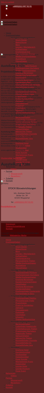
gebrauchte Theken (24, 132)
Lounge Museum (23, 369)
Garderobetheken (23, 289)
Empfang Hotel (22, 143)
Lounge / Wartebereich (25, 47)
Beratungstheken (23, 117)
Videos (14, 169)
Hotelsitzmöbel (22, 357)
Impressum (10, 224)
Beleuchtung (21, 42)
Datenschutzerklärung (15, 226)
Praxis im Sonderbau (24, 305)
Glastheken (20, 315)
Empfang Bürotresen (24, 73)
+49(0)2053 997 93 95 (22, 6)
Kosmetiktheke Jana (24, 139)
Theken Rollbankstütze (25, 319)
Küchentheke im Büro (25, 294)
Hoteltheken (21, 284)
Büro (18, 45)
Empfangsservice (23, 52)
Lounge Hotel (21, 160)
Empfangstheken (13, 35)
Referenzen (10, 373)
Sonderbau (17, 158)
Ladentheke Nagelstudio (26, 326)
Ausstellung (21, 59)
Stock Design (21, 40)
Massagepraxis (22, 310)
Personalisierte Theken (25, 261)
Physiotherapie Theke (25, 301)
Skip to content (7, 2)
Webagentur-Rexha (18, 235)
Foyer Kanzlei (21, 153)
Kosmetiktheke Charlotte (26, 134)
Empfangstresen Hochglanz (27, 68)
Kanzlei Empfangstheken (26, 75)
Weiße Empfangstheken (26, 71)
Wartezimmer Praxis (24, 155)
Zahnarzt (19, 308)
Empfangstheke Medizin (26, 298)
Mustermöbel (6, 158)
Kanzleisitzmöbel (23, 352)
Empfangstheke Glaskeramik (28, 291)
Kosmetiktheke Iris (23, 343)
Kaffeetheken (21, 49)
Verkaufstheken (22, 129)
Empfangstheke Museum (26, 66)
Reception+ (15, 176)
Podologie (20, 312)
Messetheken (21, 61)
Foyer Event (21, 371)
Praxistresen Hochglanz (26, 331)
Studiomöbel (21, 148)
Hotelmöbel (21, 364)
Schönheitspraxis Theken (26, 329)
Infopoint (20, 317)
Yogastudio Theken (24, 127)
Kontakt (9, 181)
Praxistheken (21, 303)
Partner (9, 171)
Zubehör (9, 178)
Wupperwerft (16, 174)
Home (8, 33)
